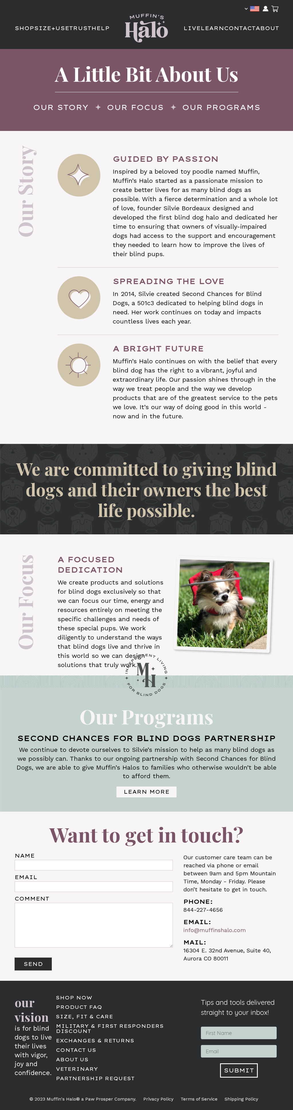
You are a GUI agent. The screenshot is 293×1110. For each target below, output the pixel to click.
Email (26, 877)
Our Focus (135, 107)
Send (33, 964)
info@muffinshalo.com (214, 930)
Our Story (60, 107)
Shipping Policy (241, 1099)
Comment (32, 898)
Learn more (146, 792)
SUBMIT (239, 1070)
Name (25, 855)
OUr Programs (221, 107)
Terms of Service (199, 1099)
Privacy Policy (158, 1099)
